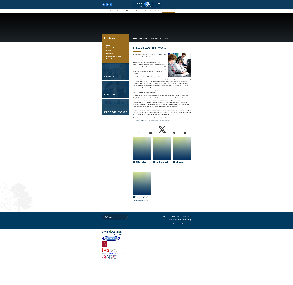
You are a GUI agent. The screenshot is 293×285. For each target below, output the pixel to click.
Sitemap (173, 216)
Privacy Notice (165, 216)
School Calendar (112, 48)
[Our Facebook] (103, 4)
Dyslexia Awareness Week (115, 56)
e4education (188, 223)
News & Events (156, 38)
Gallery (108, 51)
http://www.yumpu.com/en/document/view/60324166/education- (153, 120)
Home (145, 38)
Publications (110, 59)
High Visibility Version (175, 219)
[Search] (111, 4)
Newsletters (110, 53)
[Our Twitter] (107, 4)
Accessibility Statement (183, 216)
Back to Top (186, 219)
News (166, 38)
